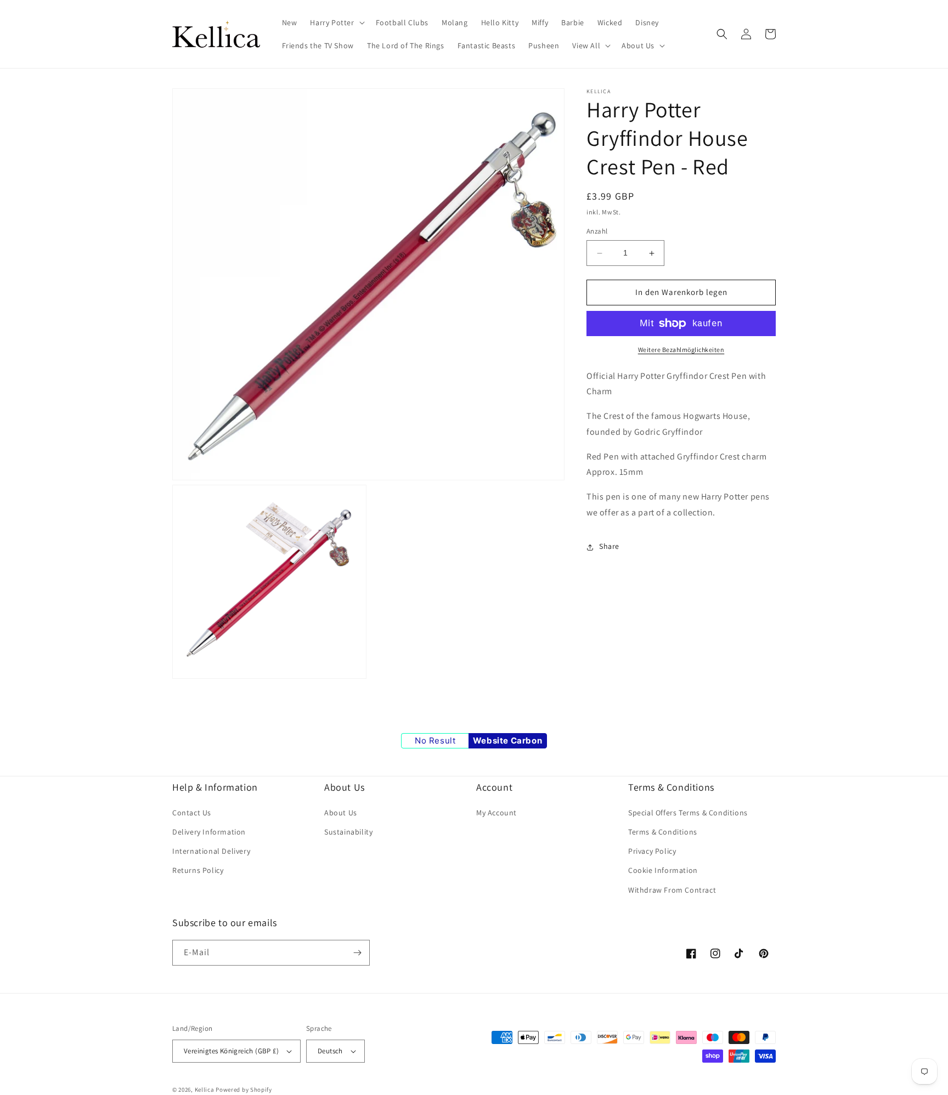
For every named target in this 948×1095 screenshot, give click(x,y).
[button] (336, 22)
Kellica (205, 1089)
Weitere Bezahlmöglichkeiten (681, 349)
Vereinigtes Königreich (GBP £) (231, 1051)
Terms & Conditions (662, 832)
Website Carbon (507, 740)
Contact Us (191, 813)
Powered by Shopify (244, 1089)
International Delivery (211, 851)
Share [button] (609, 547)
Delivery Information (209, 832)
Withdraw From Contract (672, 890)
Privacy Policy (652, 851)
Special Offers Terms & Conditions (688, 813)
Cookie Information (663, 870)
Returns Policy (197, 870)
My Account (496, 813)
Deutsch (330, 1051)
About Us (340, 813)
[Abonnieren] (357, 953)
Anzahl (596, 231)
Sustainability (348, 832)
